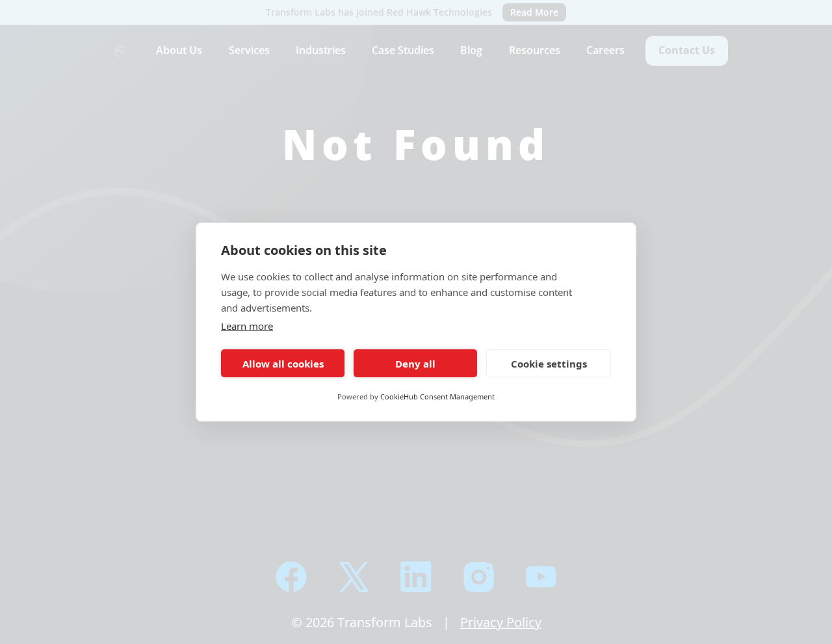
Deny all (415, 363)
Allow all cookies (283, 363)
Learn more (247, 325)
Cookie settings (549, 363)
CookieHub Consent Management (437, 396)
